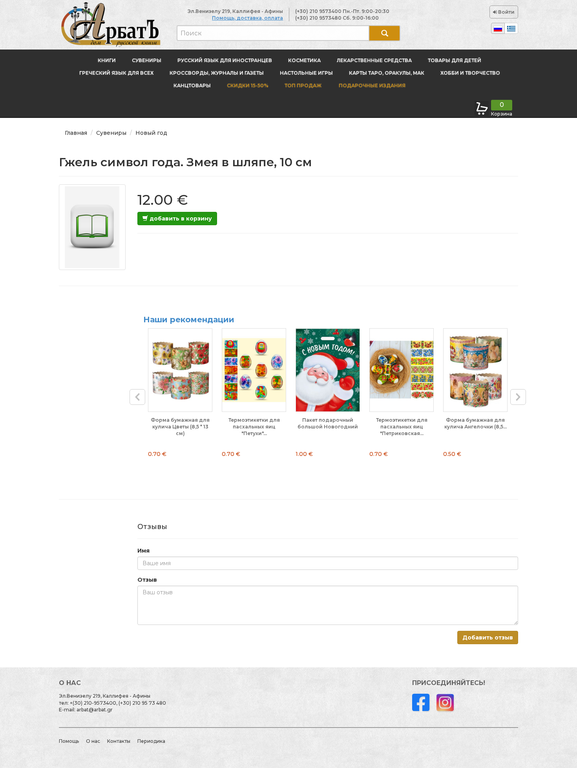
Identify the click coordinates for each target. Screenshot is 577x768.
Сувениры (146, 60)
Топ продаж (303, 85)
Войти (506, 12)
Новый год (151, 132)
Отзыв (147, 579)
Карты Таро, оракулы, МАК (386, 73)
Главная (76, 132)
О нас (93, 741)
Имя (143, 550)
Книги (107, 60)
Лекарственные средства (374, 60)
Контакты (118, 741)
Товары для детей (454, 60)
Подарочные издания (371, 85)
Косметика (304, 60)
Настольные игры (306, 73)
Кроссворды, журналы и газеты (217, 73)
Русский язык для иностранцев (224, 60)
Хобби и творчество (470, 73)
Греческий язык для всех (116, 73)
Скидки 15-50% (247, 85)
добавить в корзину (180, 218)
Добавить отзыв (487, 637)
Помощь (69, 741)
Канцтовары (192, 85)
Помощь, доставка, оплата (247, 18)
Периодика (151, 741)
